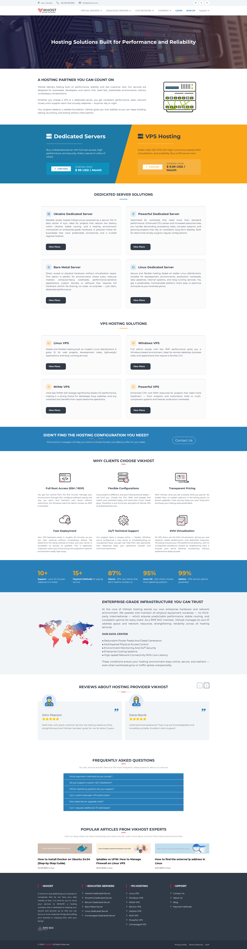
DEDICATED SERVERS (117, 10)
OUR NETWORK (143, 10)
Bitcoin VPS (135, 906)
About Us (178, 898)
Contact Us (184, 440)
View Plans (55, 247)
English (203, 10)
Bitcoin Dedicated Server (97, 902)
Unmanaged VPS (137, 924)
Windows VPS (136, 898)
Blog (175, 902)
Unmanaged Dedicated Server (100, 915)
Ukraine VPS (135, 911)
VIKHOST (48, 944)
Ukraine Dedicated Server (97, 893)
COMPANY (163, 10)
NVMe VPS (134, 902)
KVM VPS (133, 915)
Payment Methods (182, 906)
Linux (51, 868)
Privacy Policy (181, 945)
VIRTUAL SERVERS (90, 10)
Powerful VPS (136, 920)
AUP (207, 945)
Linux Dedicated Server (96, 911)
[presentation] (199, 685)
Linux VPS (134, 893)
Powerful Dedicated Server (98, 898)
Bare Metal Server (94, 906)
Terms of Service (196, 945)
